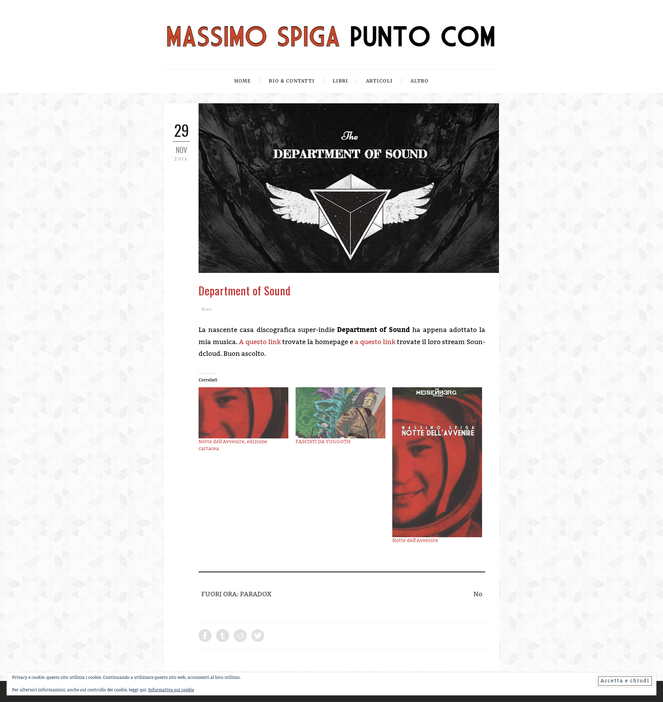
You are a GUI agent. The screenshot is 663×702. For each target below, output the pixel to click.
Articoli (379, 81)
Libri (340, 81)
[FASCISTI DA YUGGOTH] (341, 413)
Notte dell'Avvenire (415, 541)
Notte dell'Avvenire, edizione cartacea (233, 445)
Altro (420, 81)
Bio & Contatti (292, 81)
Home (242, 81)
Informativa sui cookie (171, 690)
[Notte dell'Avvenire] (437, 462)
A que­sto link (259, 342)
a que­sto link (375, 342)
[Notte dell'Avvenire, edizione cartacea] (244, 413)
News (206, 308)
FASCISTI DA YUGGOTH (323, 442)
